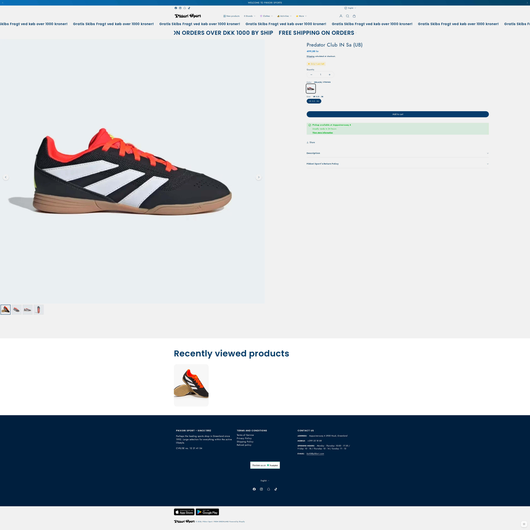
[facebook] (175, 8)
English (350, 8)
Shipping (310, 56)
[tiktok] (189, 8)
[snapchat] (184, 8)
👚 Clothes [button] (265, 16)
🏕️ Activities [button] (283, 16)
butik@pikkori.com (315, 453)
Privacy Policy (244, 438)
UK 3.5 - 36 (314, 101)
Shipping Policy (245, 441)
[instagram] (180, 8)
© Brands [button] (248, 16)
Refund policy (244, 445)
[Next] (527, 2)
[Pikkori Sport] (187, 16)
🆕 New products (231, 16)
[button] (347, 16)
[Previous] (2, 2)
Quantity (310, 69)
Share (312, 142)
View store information (322, 132)
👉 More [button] (300, 16)
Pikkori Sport (208, 521)
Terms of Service (245, 435)
